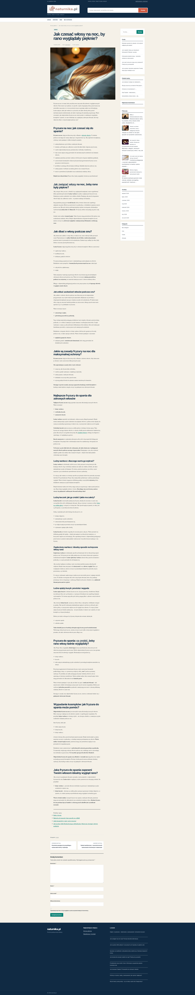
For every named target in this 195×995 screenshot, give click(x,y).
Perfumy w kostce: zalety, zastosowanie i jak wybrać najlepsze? (126, 975)
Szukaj (143, 10)
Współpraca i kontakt (142, 1)
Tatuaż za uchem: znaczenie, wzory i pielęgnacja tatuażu (135, 128)
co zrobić (82, 640)
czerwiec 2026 (125, 200)
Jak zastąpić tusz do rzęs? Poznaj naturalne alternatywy (124, 938)
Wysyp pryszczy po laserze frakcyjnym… (132, 85)
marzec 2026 (125, 210)
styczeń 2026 (125, 217)
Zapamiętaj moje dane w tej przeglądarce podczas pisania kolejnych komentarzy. (69, 910)
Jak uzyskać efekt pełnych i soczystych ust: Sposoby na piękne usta (127, 945)
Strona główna (53, 25)
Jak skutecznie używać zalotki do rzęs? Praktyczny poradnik (125, 957)
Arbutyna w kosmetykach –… (129, 89)
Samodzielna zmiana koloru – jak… (130, 96)
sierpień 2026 (125, 193)
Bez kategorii (68, 19)
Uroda (49, 19)
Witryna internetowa (55, 901)
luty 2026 (124, 214)
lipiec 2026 (125, 196)
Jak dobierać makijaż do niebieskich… (131, 82)
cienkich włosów (82, 433)
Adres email (53, 893)
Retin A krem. (57, 815)
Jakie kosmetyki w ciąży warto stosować (64, 821)
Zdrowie (55, 19)
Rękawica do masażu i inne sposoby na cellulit (66, 818)
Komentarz (53, 863)
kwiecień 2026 (125, 207)
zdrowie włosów (86, 135)
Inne (61, 19)
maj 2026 (124, 203)
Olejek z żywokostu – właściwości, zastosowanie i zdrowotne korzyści (127, 932)
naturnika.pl (67, 44)
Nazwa (52, 885)
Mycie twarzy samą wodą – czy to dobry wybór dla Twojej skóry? (126, 981)
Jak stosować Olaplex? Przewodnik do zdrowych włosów (124, 969)
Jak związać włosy (64, 184)
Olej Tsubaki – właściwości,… (129, 92)
